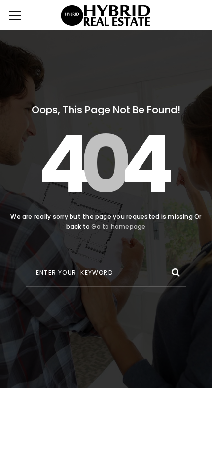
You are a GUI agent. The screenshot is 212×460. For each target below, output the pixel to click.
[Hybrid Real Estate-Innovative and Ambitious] (106, 15)
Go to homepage (118, 226)
